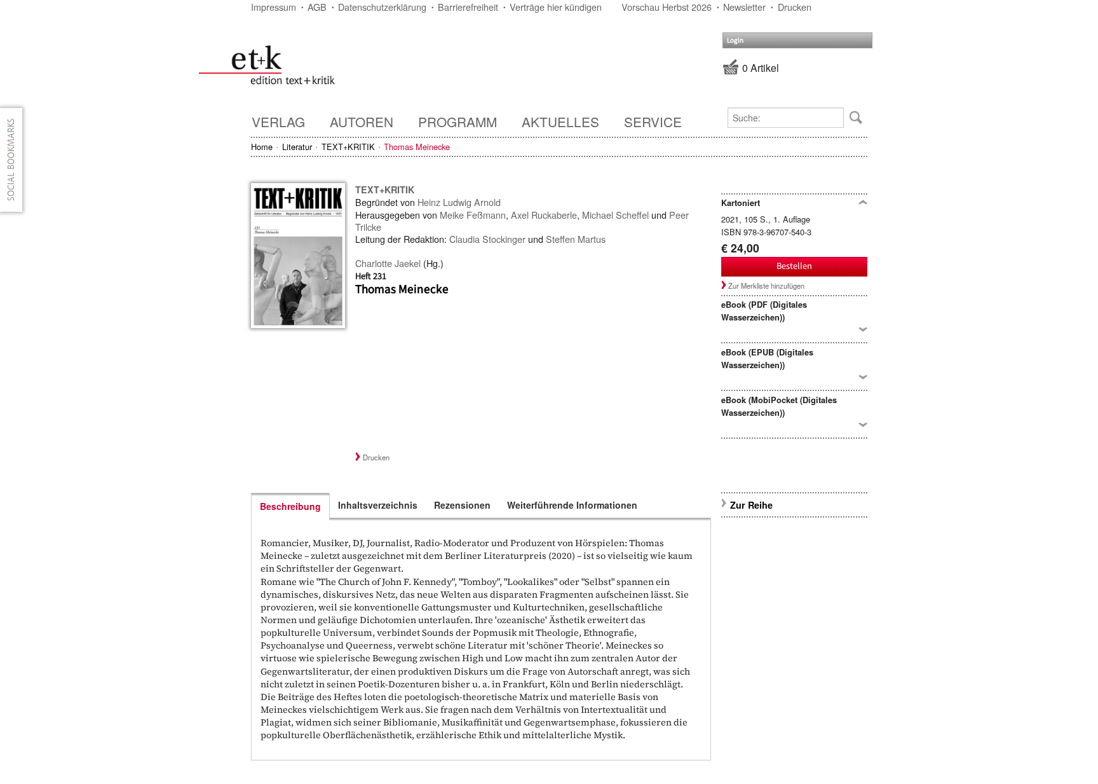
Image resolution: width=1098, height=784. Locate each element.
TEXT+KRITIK (348, 147)
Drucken (794, 6)
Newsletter (744, 6)
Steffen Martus (576, 238)
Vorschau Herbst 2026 (666, 6)
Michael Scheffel (615, 214)
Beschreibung (290, 506)
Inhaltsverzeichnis (377, 505)
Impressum (273, 6)
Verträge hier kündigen (556, 6)
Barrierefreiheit (468, 6)
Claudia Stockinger (487, 238)
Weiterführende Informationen (572, 505)
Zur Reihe (751, 505)
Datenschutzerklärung (382, 6)
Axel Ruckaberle (544, 214)
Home (262, 147)
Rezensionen (462, 505)
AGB (317, 6)
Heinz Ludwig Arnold (459, 202)
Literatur (297, 147)
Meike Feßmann (473, 214)
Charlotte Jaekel (388, 263)
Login (735, 40)
